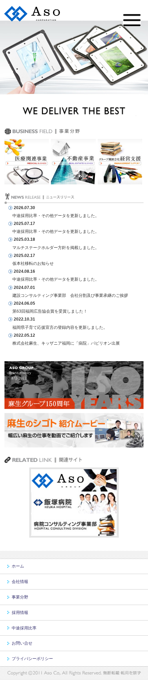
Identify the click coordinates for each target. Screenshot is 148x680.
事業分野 (20, 597)
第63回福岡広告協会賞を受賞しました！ (49, 311)
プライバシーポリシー (32, 658)
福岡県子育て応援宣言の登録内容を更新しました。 (59, 327)
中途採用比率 (24, 215)
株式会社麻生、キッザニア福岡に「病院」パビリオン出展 (66, 343)
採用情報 (20, 612)
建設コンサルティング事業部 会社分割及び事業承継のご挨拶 (70, 295)
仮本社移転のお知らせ (33, 263)
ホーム (18, 566)
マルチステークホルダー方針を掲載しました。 (55, 247)
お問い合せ (22, 643)
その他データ (53, 215)
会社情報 (20, 581)
